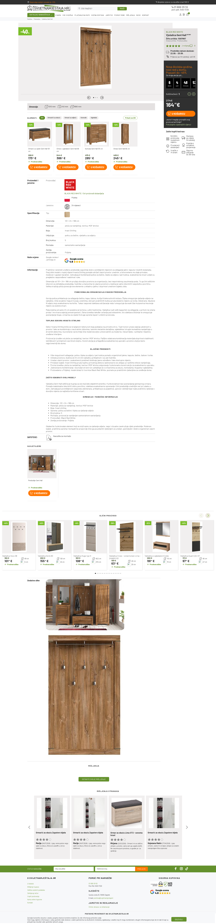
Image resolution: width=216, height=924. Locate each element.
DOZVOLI (179, 919)
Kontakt (30, 902)
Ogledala (94, 117)
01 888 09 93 (181, 7)
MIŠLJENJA (130, 15)
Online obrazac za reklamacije (99, 907)
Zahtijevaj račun (32, 893)
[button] (88, 97)
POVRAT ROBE (119, 15)
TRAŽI (122, 8)
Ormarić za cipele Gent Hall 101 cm (39, 150)
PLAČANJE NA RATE (82, 15)
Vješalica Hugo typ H (82, 556)
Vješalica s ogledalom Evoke (157, 556)
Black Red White (174, 32)
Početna (29, 19)
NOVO (138, 15)
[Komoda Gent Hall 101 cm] (97, 134)
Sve (42, 117)
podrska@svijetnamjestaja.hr (103, 898)
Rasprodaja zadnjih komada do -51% (42, 2)
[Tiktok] (187, 868)
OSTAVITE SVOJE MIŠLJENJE (94, 779)
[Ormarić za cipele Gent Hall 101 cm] (40, 134)
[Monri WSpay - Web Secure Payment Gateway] (156, 884)
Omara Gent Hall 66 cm (121, 149)
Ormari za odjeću (70, 117)
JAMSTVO (109, 15)
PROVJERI (141, 869)
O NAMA (58, 15)
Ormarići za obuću (54, 117)
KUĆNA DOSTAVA (97, 15)
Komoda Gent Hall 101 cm (94, 149)
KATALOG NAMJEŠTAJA (40, 14)
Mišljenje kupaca (33, 887)
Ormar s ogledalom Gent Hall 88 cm (68, 150)
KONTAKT (145, 15)
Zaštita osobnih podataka (36, 890)
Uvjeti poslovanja (33, 896)
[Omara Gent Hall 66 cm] (125, 134)
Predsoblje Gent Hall (35, 480)
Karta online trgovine (34, 899)
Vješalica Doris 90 (45, 556)
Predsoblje (37, 19)
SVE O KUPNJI (68, 15)
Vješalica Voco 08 (9, 556)
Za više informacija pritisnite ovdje (89, 918)
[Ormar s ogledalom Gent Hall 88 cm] (68, 134)
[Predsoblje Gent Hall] (42, 463)
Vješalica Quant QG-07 (190, 556)
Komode (84, 117)
